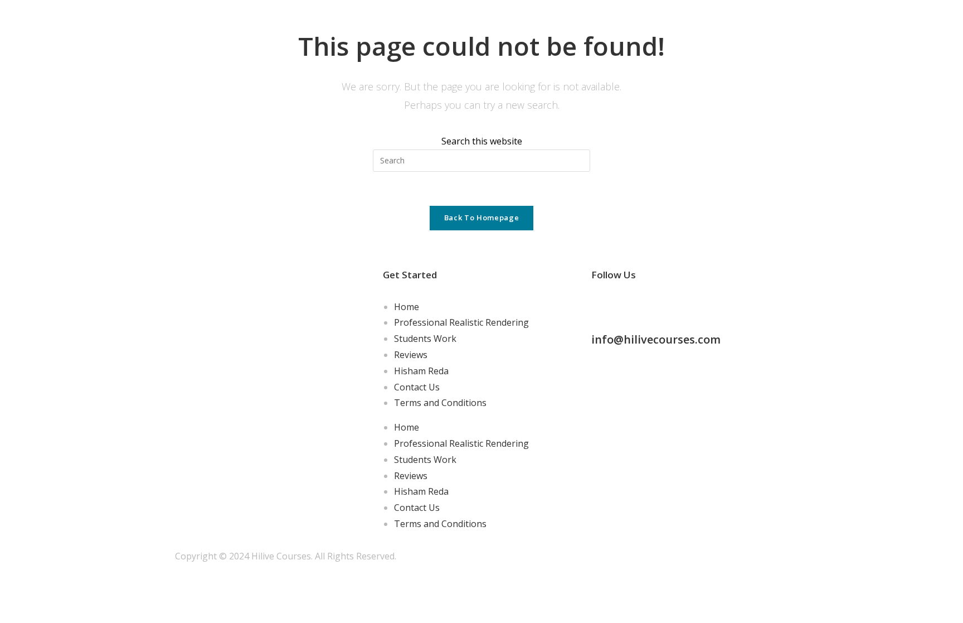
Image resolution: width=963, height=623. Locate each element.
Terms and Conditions (440, 403)
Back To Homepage (481, 218)
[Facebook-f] (605, 304)
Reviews (410, 355)
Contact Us (417, 387)
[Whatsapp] (665, 304)
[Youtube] (695, 304)
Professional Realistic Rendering (461, 322)
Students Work (425, 338)
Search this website (481, 141)
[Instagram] (635, 304)
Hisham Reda (421, 371)
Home (406, 307)
